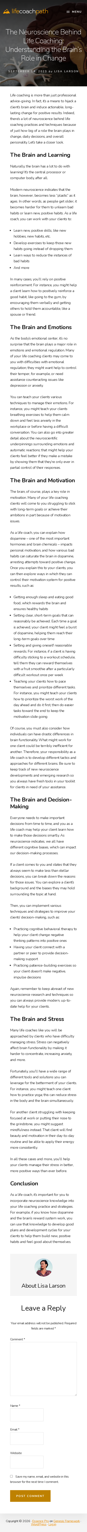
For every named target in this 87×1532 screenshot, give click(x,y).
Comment (17, 1339)
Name (15, 1406)
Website (16, 1453)
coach (30, 11)
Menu (77, 12)
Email (14, 1429)
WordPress (39, 1524)
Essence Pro (40, 1521)
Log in (52, 1524)
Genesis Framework (66, 1521)
